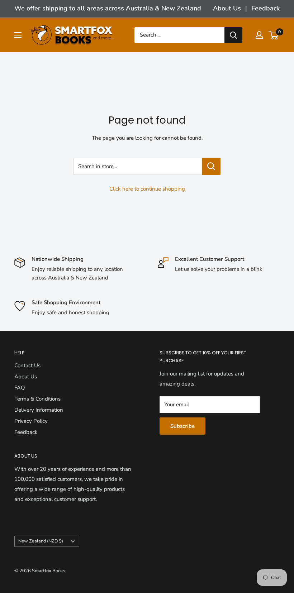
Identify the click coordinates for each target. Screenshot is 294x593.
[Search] (233, 35)
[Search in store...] (211, 166)
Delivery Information (38, 409)
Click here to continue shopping (147, 188)
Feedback (265, 8)
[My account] (259, 35)
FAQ (19, 387)
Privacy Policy (31, 421)
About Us (227, 8)
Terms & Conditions (37, 398)
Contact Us (27, 365)
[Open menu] (18, 35)
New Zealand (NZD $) (40, 541)
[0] (273, 35)
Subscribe (182, 426)
